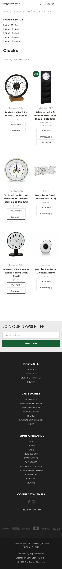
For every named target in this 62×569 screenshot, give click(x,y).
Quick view (16, 124)
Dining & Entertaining (31, 403)
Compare (15, 130)
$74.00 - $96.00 (11, 33)
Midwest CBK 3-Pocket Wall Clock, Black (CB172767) (45, 116)
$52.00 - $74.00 (11, 29)
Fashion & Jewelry (31, 407)
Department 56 (31, 458)
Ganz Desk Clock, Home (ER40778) (45, 197)
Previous (5, 566)
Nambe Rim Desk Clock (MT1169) (45, 271)
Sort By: (9, 59)
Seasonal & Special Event (31, 420)
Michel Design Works (31, 466)
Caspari (31, 445)
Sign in (24, 377)
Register (36, 377)
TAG (31, 441)
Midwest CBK (31, 474)
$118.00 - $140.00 (11, 41)
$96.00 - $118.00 (11, 37)
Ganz (31, 449)
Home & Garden (31, 411)
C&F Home (31, 478)
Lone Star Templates (37, 557)
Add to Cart (45, 142)
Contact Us (31, 373)
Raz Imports (31, 462)
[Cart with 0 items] (52, 4)
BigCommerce (37, 553)
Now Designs (31, 454)
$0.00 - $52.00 (10, 25)
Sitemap (31, 382)
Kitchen (31, 415)
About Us (31, 369)
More (31, 424)
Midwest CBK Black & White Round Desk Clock (16, 273)
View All (31, 482)
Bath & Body (31, 399)
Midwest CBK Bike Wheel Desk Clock (16, 114)
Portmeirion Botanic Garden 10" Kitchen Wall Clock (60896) (16, 199)
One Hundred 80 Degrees (31, 470)
